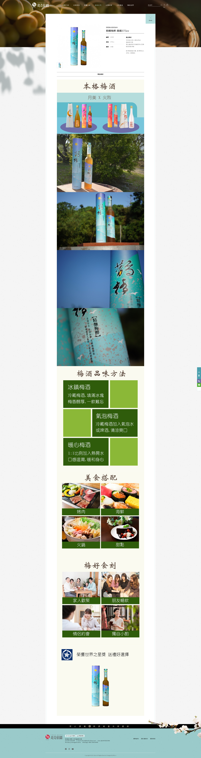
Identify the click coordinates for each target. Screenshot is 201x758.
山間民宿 (109, 5)
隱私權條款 (144, 738)
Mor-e (114, 755)
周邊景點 (81, 736)
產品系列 (98, 5)
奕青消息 (76, 5)
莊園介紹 (66, 5)
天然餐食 (120, 5)
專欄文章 (87, 5)
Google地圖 (71, 736)
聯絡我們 (130, 5)
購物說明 (136, 738)
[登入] (164, 5)
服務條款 (152, 738)
